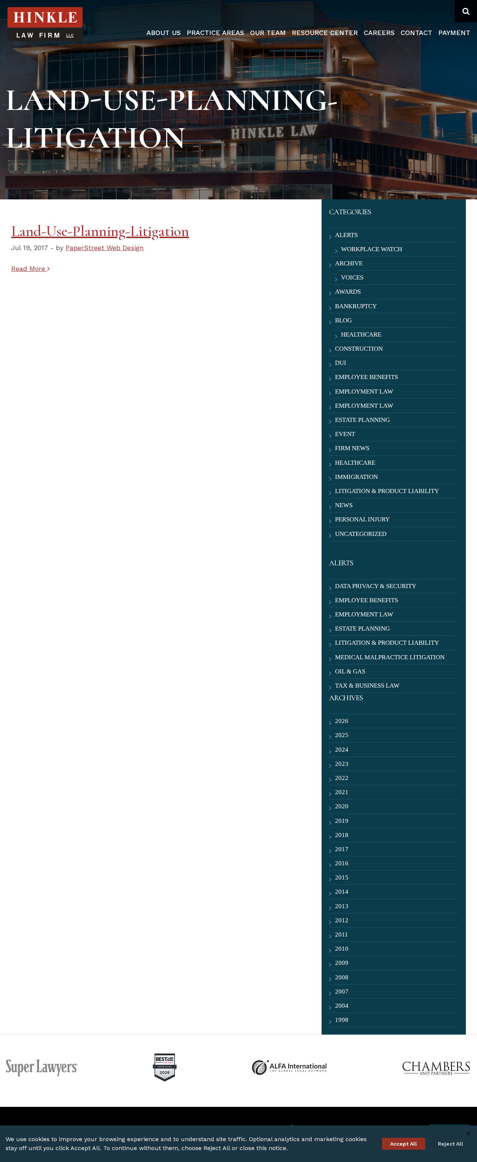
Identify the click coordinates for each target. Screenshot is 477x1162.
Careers (379, 33)
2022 (341, 777)
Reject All (450, 1144)
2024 (341, 749)
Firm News (352, 448)
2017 (341, 849)
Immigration (356, 476)
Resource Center (325, 33)
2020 (341, 806)
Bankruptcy (356, 306)
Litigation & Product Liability (387, 491)
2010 (341, 948)
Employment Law (364, 391)
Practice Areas (215, 33)
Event (345, 434)
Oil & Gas (350, 671)
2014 (341, 891)
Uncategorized (360, 533)
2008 (341, 977)
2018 (341, 835)
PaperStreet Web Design (105, 248)
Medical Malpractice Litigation (390, 657)
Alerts (346, 235)
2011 (341, 934)
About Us (163, 33)
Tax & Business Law (367, 685)
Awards (348, 291)
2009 (341, 962)
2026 (341, 720)
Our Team (268, 33)
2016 (341, 863)
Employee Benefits (366, 377)
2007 (341, 991)
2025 (341, 735)
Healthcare (361, 334)
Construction (359, 348)
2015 (341, 877)
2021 (341, 792)
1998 (341, 1019)
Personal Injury (362, 519)
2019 (341, 820)
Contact (416, 33)
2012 (341, 920)
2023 (341, 763)
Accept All (403, 1144)
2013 (341, 906)
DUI (340, 362)
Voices (352, 277)
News (344, 505)
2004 (341, 1005)
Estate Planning (362, 419)
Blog (343, 320)
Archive (349, 263)
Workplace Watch (371, 249)
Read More (29, 268)
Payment (454, 33)
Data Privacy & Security (375, 586)
